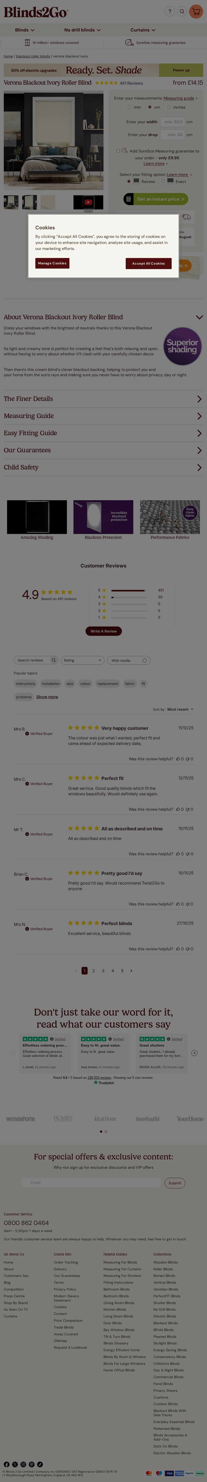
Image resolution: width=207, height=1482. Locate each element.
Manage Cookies (52, 263)
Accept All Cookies (148, 263)
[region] (103, 246)
